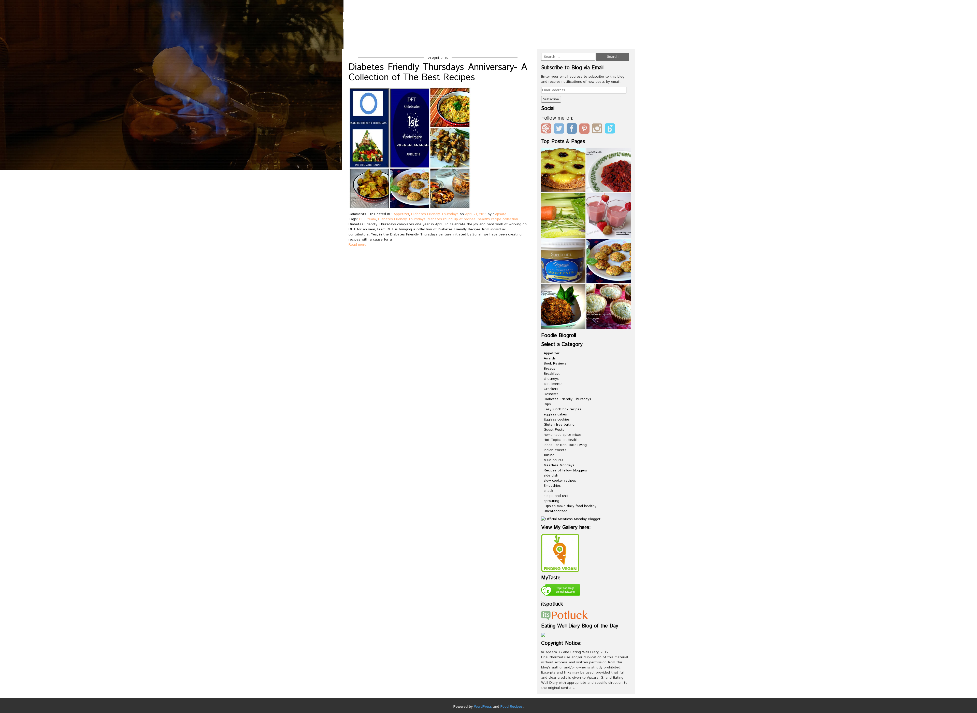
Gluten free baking (559, 424)
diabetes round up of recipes (452, 219)
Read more (357, 244)
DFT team (367, 219)
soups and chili (556, 495)
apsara (500, 214)
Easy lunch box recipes (562, 409)
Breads (549, 368)
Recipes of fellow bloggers (565, 470)
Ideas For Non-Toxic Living (565, 445)
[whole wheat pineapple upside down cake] (563, 170)
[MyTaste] (560, 591)
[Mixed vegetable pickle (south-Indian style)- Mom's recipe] (608, 170)
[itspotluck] (564, 615)
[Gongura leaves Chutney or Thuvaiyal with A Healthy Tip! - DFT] (563, 306)
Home (550, 43)
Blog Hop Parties (464, 13)
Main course (554, 460)
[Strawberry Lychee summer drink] (608, 215)
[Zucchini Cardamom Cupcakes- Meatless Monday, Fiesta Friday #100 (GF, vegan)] (608, 306)
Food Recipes (511, 706)
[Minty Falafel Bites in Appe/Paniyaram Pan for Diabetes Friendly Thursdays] (608, 261)
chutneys (551, 378)
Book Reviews (555, 363)
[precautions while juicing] (563, 215)
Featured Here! (438, 21)
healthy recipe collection (498, 219)
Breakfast (552, 373)
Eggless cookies (557, 419)
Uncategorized (555, 511)
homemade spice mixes (563, 434)
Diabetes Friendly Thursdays (434, 214)
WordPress (483, 706)
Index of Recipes (439, 30)
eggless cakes (555, 414)
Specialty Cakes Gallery (495, 30)
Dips (547, 404)
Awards (550, 358)
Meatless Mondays (559, 465)
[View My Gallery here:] (560, 552)
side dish (551, 475)
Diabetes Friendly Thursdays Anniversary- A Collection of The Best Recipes (438, 72)
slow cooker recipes (560, 480)
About (428, 13)
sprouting (551, 501)
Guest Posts (554, 429)
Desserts (551, 394)
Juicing (549, 455)
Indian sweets (555, 450)
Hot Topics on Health (561, 439)
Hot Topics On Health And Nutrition (506, 21)
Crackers (551, 389)
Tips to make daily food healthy (570, 506)
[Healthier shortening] (563, 261)
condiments (553, 383)
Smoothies (552, 485)
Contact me (507, 13)
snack (548, 490)
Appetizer (401, 214)
